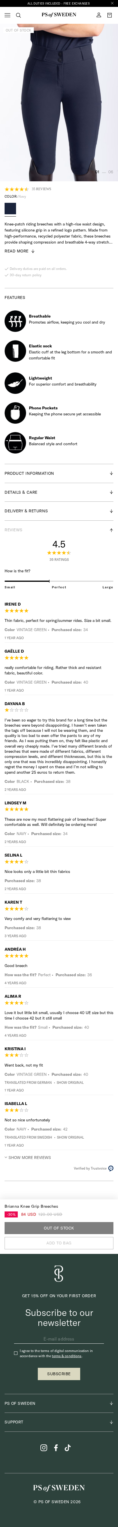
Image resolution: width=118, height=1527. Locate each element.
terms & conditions (66, 1356)
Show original (70, 1082)
